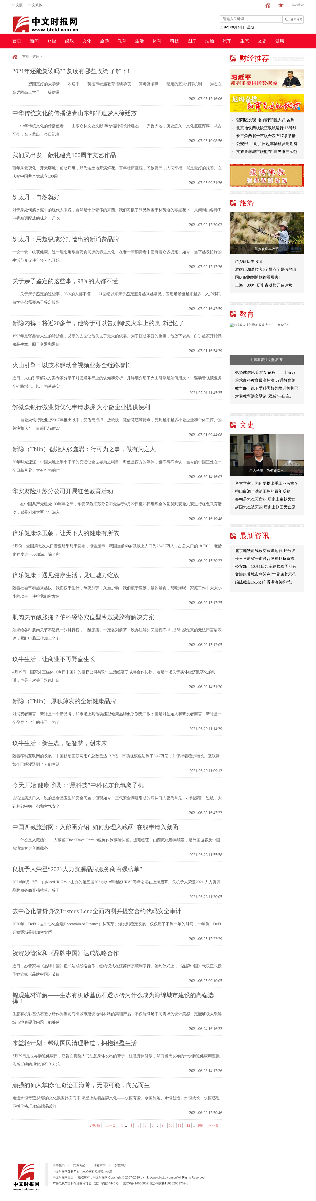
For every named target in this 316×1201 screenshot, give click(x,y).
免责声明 (120, 1165)
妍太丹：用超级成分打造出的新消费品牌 (65, 239)
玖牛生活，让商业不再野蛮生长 (53, 659)
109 (200, 1125)
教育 (122, 41)
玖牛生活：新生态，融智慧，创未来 (59, 743)
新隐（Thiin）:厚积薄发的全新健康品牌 (64, 701)
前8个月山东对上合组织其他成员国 (265, 584)
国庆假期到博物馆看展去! (257, 277)
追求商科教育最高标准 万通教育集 (265, 380)
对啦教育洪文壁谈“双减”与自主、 (264, 396)
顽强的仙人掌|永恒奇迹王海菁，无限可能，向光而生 (81, 1085)
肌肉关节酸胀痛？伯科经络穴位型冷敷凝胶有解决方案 (83, 617)
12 (188, 1125)
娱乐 (69, 41)
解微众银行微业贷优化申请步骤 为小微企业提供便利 (81, 407)
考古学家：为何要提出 (266, 471)
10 (170, 1125)
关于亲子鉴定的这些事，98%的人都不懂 (65, 281)
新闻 (34, 41)
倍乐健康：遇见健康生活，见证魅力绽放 (65, 575)
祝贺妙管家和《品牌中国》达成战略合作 (65, 953)
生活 (139, 41)
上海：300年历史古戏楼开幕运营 (263, 285)
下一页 (213, 1125)
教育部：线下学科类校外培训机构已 (266, 388)
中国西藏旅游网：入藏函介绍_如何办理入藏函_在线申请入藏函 (95, 827)
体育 (157, 41)
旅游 (104, 41)
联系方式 (79, 1165)
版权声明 (100, 1165)
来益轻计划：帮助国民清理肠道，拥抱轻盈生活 (74, 1043)
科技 (174, 41)
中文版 (17, 5)
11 (179, 1125)
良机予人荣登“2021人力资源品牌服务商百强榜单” (77, 869)
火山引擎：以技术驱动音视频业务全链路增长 (71, 365)
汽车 (227, 41)
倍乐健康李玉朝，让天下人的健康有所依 (65, 533)
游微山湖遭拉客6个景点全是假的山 (265, 269)
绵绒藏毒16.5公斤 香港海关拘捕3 (263, 576)
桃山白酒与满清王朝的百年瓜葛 (262, 491)
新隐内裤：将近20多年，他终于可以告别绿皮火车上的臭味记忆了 (98, 323)
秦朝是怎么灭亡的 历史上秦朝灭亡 (265, 499)
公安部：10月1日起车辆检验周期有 (266, 144)
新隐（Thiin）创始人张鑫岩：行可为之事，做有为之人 (84, 449)
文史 (262, 41)
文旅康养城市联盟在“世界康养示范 (266, 151)
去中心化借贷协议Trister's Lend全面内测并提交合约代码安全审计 (96, 911)
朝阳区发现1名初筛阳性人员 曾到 (265, 120)
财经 (51, 41)
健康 (279, 41)
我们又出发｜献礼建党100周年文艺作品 (64, 155)
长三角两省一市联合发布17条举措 (266, 136)
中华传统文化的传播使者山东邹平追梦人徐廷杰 (74, 113)
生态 (244, 41)
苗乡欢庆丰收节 (267, 249)
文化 (86, 41)
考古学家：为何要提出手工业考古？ (266, 483)
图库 (192, 41)
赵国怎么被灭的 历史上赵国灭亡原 (265, 507)
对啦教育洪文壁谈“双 (266, 360)
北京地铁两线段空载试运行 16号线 (266, 128)
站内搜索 (298, 5)
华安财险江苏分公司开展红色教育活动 (62, 491)
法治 (209, 41)
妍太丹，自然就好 (36, 197)
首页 (16, 41)
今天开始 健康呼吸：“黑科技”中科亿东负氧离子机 (78, 785)
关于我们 (59, 1165)
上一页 (110, 1125)
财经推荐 (254, 58)
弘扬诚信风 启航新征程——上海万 (265, 372)
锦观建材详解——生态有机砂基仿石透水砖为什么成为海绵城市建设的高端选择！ (113, 998)
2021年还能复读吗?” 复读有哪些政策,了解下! (70, 71)
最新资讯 (254, 536)
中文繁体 (35, 5)
